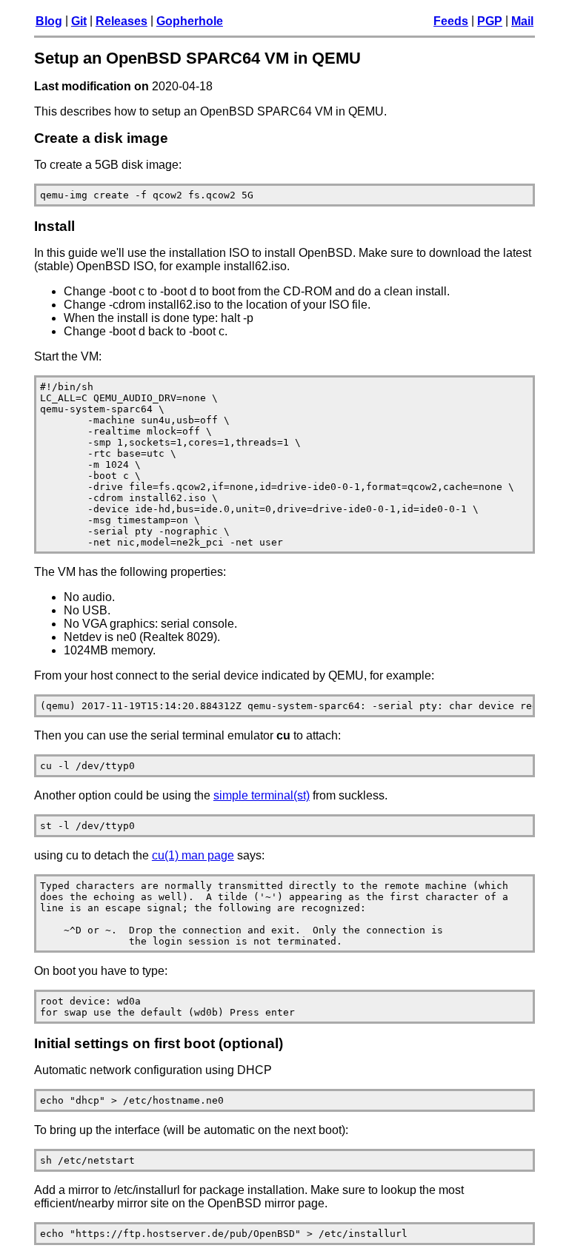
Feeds (450, 21)
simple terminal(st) (261, 795)
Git (79, 21)
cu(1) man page (193, 855)
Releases (121, 21)
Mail (522, 21)
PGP (489, 21)
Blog (49, 21)
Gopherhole (189, 21)
